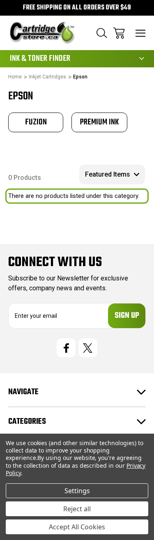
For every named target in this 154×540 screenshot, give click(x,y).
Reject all (77, 508)
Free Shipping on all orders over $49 (77, 7)
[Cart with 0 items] (119, 33)
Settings (77, 490)
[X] (87, 347)
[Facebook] (66, 347)
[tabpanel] (35, 122)
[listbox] (112, 174)
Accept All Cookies (77, 526)
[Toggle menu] (140, 33)
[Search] (102, 33)
